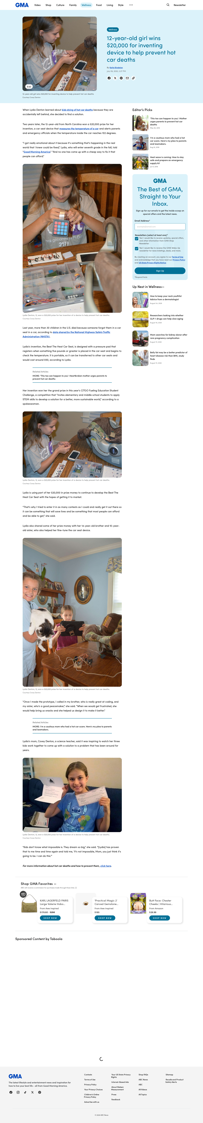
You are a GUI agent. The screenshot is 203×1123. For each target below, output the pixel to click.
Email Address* (142, 220)
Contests (88, 1074)
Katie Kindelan (116, 67)
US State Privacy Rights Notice (152, 262)
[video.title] (60, 54)
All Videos (143, 1089)
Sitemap (169, 1074)
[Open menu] (131, 4)
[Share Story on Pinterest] (121, 78)
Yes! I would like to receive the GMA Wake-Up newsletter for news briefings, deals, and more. (160, 249)
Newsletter (180, 5)
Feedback (115, 1099)
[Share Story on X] (115, 78)
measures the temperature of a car (79, 128)
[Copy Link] (133, 78)
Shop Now (50, 918)
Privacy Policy (179, 259)
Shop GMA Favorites (37, 883)
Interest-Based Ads (120, 1082)
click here (105, 865)
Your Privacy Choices (93, 1089)
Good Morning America (37, 151)
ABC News (143, 1079)
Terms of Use (177, 256)
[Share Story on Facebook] (109, 78)
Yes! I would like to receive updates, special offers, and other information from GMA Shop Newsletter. (161, 241)
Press (113, 1094)
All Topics (143, 1094)
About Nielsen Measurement (117, 1088)
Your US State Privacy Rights (120, 1075)
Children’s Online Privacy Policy (91, 1095)
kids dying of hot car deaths (77, 109)
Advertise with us (91, 1101)
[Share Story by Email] (127, 78)
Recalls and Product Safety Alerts (174, 1080)
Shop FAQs (143, 1074)
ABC (141, 1084)
